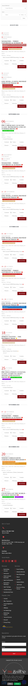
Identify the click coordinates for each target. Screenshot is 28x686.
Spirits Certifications (8, 472)
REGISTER (22, 66)
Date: (3, 12)
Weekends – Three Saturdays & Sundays (11, 42)
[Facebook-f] (3, 561)
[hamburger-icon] (24, 1)
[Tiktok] (15, 561)
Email (3, 647)
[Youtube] (9, 561)
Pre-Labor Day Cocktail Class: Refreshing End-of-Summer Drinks (14, 127)
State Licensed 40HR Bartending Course (12, 57)
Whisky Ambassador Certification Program (13, 459)
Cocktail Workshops (8, 139)
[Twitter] (6, 561)
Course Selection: (5, 5)
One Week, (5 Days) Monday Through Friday (14, 82)
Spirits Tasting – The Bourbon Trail (11, 337)
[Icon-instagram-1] (12, 561)
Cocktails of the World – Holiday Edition (14, 494)
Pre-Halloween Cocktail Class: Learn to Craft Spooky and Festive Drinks (14, 374)
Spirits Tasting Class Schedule (10, 351)
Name (3, 642)
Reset (24, 18)
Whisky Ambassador (18, 472)
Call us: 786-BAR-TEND (8, 531)
